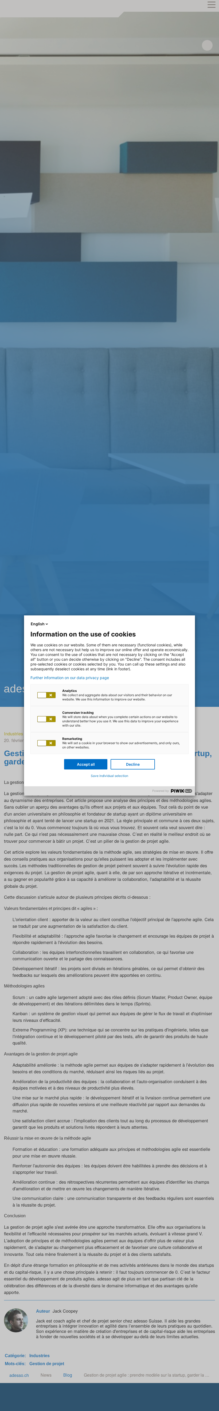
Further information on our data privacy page (69, 678)
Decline (133, 764)
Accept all (86, 764)
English (38, 624)
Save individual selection (109, 776)
